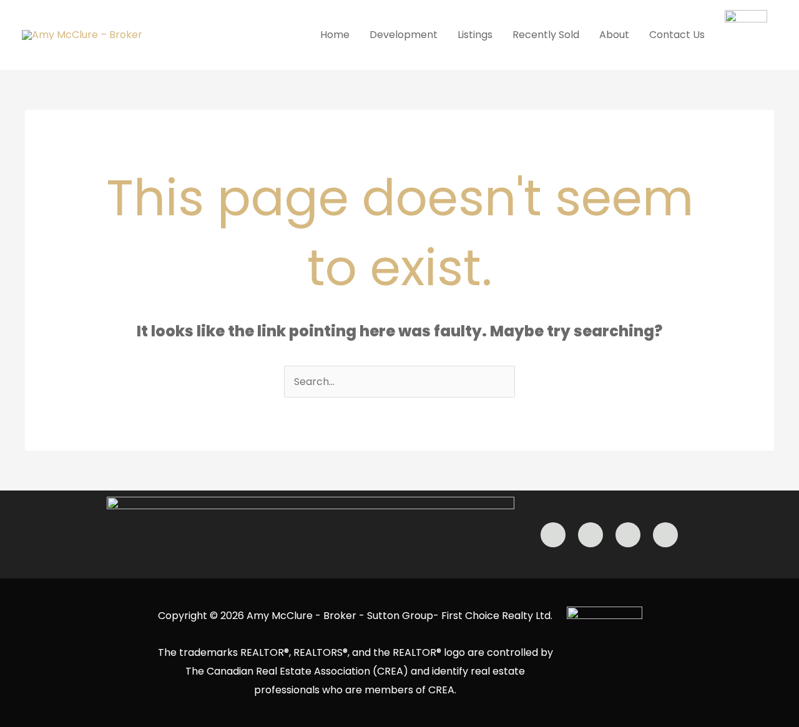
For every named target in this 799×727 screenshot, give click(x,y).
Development (404, 34)
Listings (475, 34)
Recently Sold (545, 34)
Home (335, 34)
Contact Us (677, 34)
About (614, 34)
